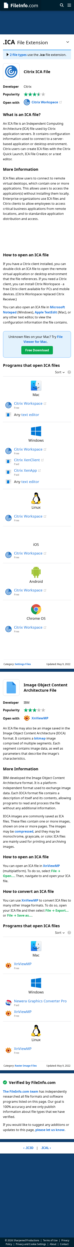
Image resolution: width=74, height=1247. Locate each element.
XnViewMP (40, 718)
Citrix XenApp (25, 470)
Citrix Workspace (45, 102)
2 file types (18, 55)
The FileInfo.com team (20, 1091)
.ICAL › (46, 1148)
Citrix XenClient (27, 459)
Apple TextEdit (46, 312)
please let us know (50, 1130)
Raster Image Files (26, 1065)
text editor (30, 414)
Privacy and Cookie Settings (31, 1244)
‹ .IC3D (28, 1148)
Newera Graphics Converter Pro (40, 1001)
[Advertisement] (37, 22)
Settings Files (23, 664)
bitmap (40, 738)
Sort (58, 372)
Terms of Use (50, 1240)
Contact (64, 1244)
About (53, 1244)
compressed (24, 831)
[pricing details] (69, 372)
